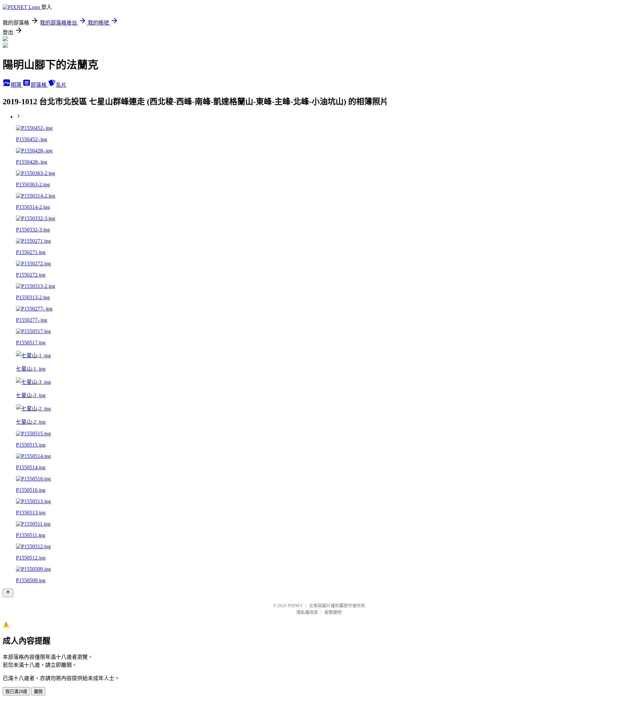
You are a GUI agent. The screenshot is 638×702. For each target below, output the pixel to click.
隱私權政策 (307, 612)
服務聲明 (333, 612)
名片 (61, 85)
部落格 (39, 85)
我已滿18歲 (16, 691)
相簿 (17, 85)
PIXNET (295, 605)
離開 (38, 691)
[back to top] (8, 593)
